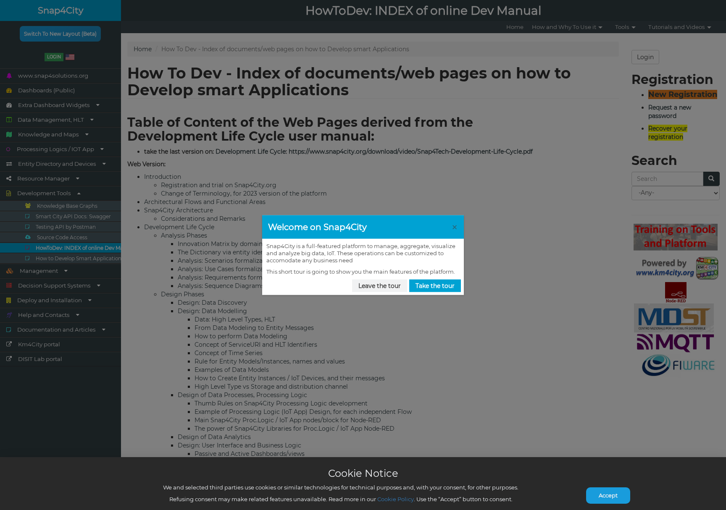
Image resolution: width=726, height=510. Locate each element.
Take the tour (435, 285)
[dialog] (363, 255)
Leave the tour (379, 285)
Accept (608, 495)
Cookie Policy (395, 499)
